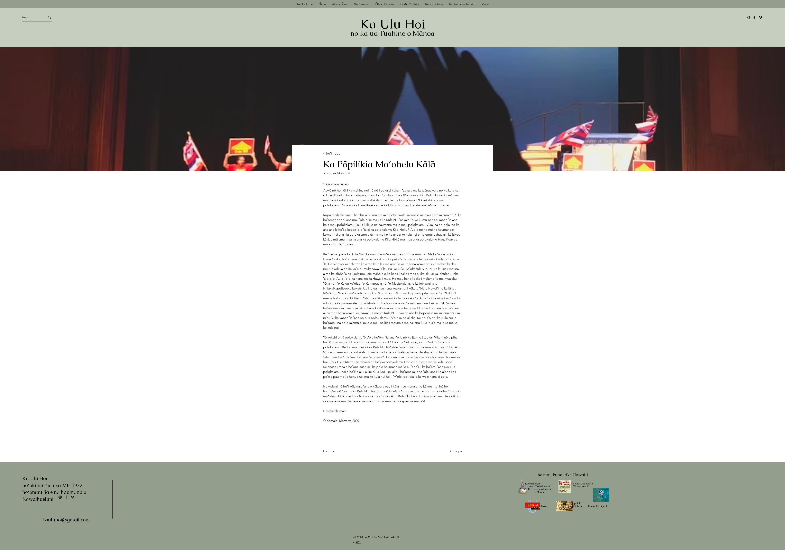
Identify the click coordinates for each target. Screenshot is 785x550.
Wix (358, 542)
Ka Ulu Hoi (392, 24)
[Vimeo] (760, 17)
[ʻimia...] (49, 17)
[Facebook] (754, 17)
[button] (434, 4)
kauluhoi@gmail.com (66, 520)
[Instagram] (748, 17)
